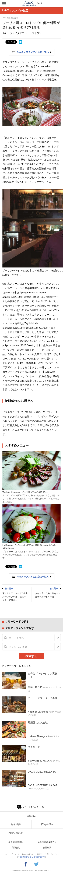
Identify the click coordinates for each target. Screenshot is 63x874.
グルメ (39, 3)
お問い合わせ (15, 832)
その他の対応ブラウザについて (31, 857)
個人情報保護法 (15, 842)
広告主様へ (47, 824)
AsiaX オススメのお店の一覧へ (33, 52)
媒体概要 (16, 824)
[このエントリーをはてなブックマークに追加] (20, 42)
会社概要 (47, 847)
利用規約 (16, 847)
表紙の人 (31, 815)
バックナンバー (31, 807)
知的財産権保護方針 (47, 842)
